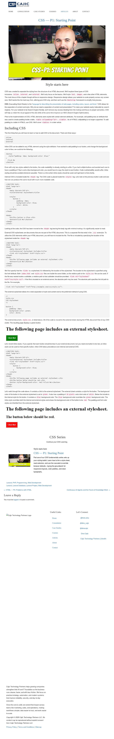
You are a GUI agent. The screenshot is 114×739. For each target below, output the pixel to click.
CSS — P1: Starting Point (49, 453)
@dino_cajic (84, 523)
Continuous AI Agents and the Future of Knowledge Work (88, 490)
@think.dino (84, 518)
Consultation (23, 11)
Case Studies (39, 11)
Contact (86, 11)
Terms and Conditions (26, 727)
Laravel (9, 482)
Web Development (34, 482)
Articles (64, 11)
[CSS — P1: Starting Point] (19, 460)
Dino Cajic (84, 533)
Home (11, 11)
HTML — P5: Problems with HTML (17, 490)
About (75, 11)
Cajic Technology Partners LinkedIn (93, 538)
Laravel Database (19, 485)
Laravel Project (31, 485)
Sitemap (38, 727)
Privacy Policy (11, 727)
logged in (16, 499)
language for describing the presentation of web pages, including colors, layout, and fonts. (65, 104)
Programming (22, 482)
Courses (52, 11)
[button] (57, 333)
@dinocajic (84, 528)
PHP (14, 482)
